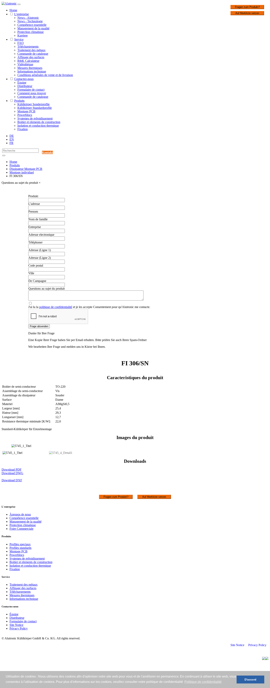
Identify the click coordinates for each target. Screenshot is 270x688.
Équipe (21, 82)
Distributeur (24, 86)
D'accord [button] (250, 679)
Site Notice (16, 625)
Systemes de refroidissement (35, 118)
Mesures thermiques (29, 68)
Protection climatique (30, 32)
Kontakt (47, 152)
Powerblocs (24, 115)
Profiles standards (20, 547)
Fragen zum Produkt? (247, 7)
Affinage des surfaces (30, 57)
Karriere (22, 35)
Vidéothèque (25, 64)
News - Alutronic (28, 17)
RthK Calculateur (28, 60)
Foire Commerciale (21, 528)
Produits (19, 100)
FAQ (20, 43)
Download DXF (12, 480)
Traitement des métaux (31, 50)
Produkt (33, 196)
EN (11, 139)
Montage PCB (26, 111)
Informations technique (31, 71)
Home (13, 10)
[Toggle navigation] (19, 4)
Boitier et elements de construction (38, 122)
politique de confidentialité (55, 307)
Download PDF (12, 469)
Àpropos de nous (20, 514)
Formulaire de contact (30, 89)
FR (11, 143)
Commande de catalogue (32, 53)
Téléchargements (28, 46)
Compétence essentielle (31, 24)
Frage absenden (39, 326)
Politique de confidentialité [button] (203, 681)
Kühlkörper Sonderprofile (33, 104)
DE (11, 136)
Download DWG (12, 473)
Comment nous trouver (31, 93)
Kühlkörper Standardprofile (34, 107)
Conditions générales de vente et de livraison (45, 75)
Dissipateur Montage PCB (25, 169)
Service (19, 39)
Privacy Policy (18, 628)
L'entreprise (21, 14)
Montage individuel (21, 172)
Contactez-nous (24, 79)
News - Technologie (30, 21)
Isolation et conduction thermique (38, 125)
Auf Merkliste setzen (247, 13)
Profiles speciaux (20, 544)
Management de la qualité (33, 28)
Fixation (22, 129)
